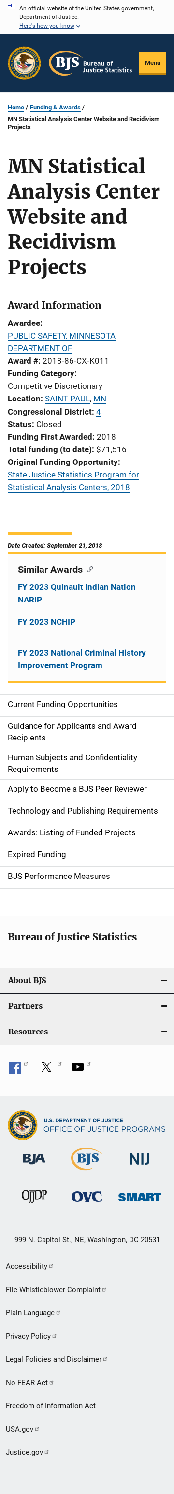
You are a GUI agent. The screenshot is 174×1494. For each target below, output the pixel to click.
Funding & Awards (55, 107)
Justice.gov (24, 1452)
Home (16, 107)
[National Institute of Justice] (139, 1166)
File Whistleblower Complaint (53, 1289)
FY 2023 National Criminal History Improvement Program (82, 659)
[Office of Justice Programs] (24, 63)
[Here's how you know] (87, 17)
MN (99, 398)
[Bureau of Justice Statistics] (86, 1172)
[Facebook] (18, 1070)
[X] (50, 1070)
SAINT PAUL (67, 398)
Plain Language (30, 1313)
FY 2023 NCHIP (46, 622)
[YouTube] (81, 1070)
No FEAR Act (27, 1382)
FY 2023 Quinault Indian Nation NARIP (77, 593)
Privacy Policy (28, 1336)
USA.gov (19, 1429)
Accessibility (26, 1266)
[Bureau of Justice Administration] (34, 1166)
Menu (152, 62)
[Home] (90, 63)
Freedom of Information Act (51, 1406)
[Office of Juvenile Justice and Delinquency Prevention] (34, 1205)
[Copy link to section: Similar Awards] (88, 568)
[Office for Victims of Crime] (87, 1204)
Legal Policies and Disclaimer (54, 1359)
